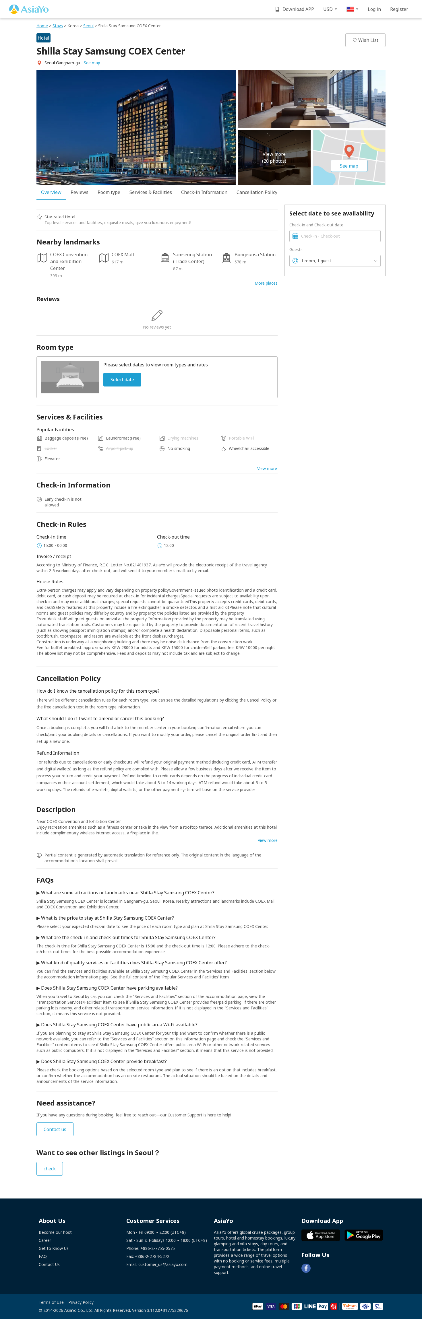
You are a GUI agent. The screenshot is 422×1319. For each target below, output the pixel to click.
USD (328, 9)
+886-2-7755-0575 (157, 1248)
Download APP (298, 9)
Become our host (55, 1232)
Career (45, 1240)
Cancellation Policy (257, 192)
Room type (109, 192)
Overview (51, 192)
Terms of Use (51, 1302)
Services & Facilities (150, 192)
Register (399, 9)
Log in (374, 9)
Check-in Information (204, 192)
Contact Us (49, 1264)
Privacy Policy (81, 1302)
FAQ (43, 1256)
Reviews (79, 192)
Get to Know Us (54, 1248)
